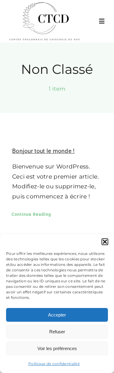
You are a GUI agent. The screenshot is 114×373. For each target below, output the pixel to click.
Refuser (57, 331)
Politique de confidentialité (54, 363)
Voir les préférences (57, 348)
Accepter (57, 314)
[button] (105, 242)
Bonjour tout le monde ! (43, 150)
